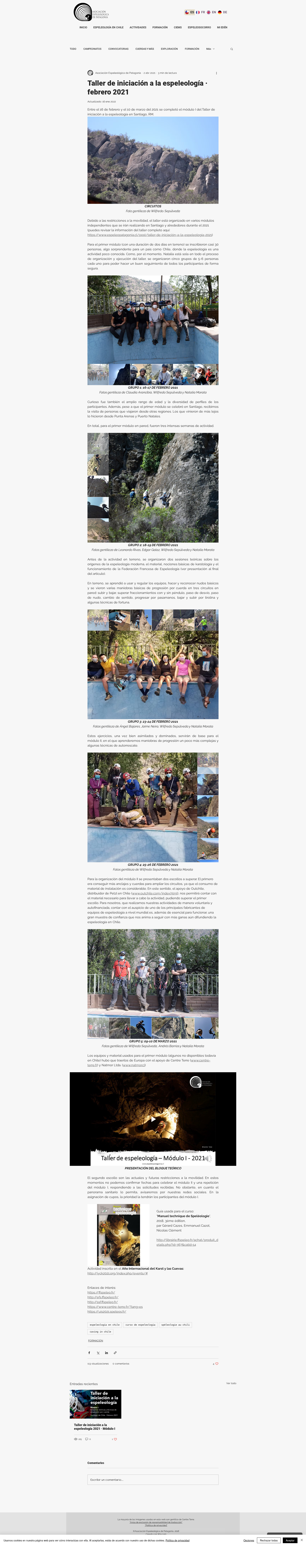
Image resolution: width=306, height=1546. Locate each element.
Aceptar (290, 1540)
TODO (73, 48)
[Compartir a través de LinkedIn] (106, 1352)
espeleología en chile (105, 1324)
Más (208, 48)
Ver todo (231, 1383)
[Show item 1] (98, 374)
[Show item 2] (119, 374)
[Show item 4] (162, 374)
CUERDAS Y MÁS (144, 48)
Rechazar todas (269, 1540)
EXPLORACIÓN (169, 48)
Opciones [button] (248, 1540)
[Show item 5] (183, 374)
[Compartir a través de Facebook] (89, 1352)
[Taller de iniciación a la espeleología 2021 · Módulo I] (95, 1404)
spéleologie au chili (175, 1324)
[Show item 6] (205, 374)
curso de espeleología (140, 1324)
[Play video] (153, 1119)
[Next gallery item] (214, 319)
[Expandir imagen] (153, 319)
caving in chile (100, 1331)
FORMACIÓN (192, 48)
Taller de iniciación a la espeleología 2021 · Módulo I (94, 1426)
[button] (231, 48)
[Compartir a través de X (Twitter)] (98, 1352)
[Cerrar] (302, 1540)
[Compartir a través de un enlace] (115, 1352)
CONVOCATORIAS (118, 48)
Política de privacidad (177, 1540)
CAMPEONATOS (92, 48)
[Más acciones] (216, 73)
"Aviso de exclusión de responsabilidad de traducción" (156, 1522)
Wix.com (162, 1534)
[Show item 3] (141, 374)
